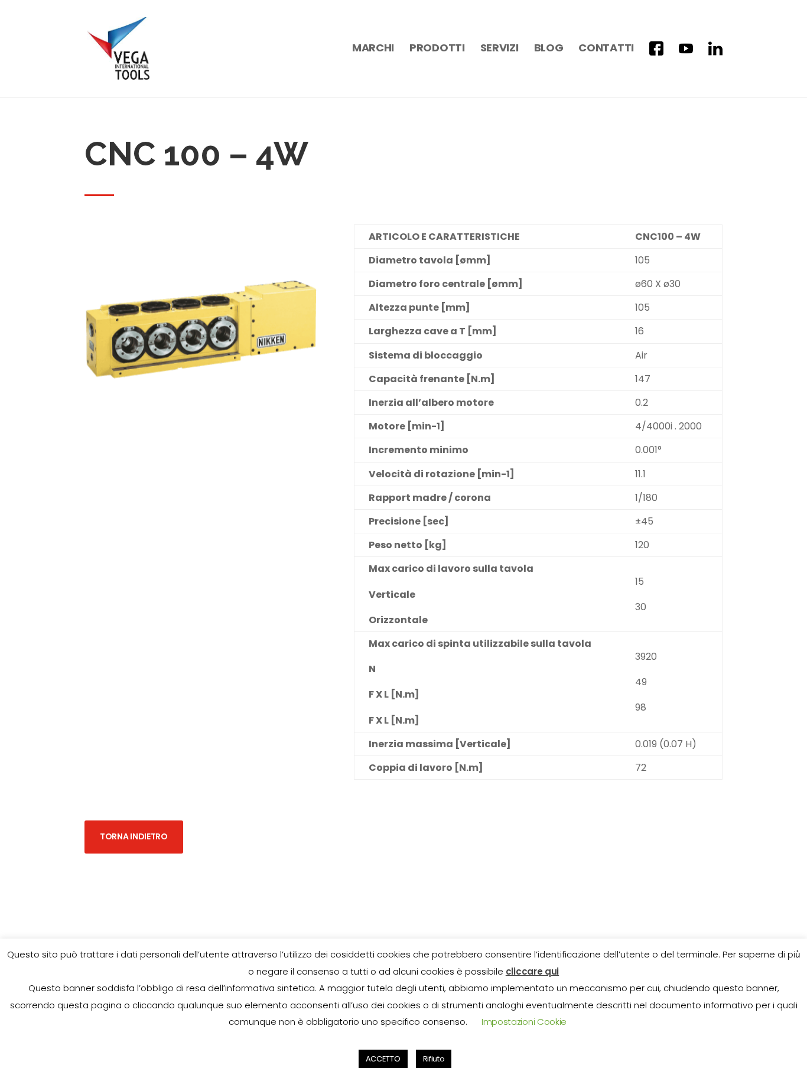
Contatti (606, 49)
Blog (549, 49)
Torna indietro (134, 836)
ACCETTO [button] (383, 1058)
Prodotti (437, 49)
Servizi (499, 49)
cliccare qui (532, 971)
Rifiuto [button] (434, 1058)
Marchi (373, 49)
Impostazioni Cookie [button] (524, 1021)
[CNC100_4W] (201, 442)
